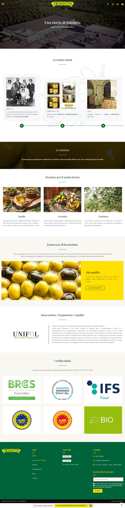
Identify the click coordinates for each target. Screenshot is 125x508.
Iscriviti (98, 491)
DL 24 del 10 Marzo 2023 (70, 464)
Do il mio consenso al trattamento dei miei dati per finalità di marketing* (107, 486)
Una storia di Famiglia (39, 460)
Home (53, 27)
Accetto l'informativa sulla (102, 484)
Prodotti (34, 464)
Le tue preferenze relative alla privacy (71, 505)
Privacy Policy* (117, 484)
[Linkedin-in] (118, 4)
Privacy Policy (67, 456)
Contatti (34, 478)
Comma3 (119, 501)
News (34, 473)
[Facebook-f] (108, 4)
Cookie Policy (66, 460)
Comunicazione (37, 469)
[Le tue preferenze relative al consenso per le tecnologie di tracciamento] (121, 504)
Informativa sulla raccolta (43, 506)
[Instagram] (113, 4)
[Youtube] (123, 4)
